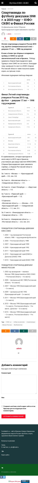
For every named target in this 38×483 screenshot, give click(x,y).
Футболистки (18, 325)
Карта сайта (5, 455)
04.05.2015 (17, 34)
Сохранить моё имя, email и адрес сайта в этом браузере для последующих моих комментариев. (19, 408)
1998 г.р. (8, 322)
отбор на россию (19, 322)
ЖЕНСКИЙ (10, 9)
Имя (2, 397)
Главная (3, 9)
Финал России (7, 325)
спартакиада (31, 322)
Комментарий (6, 373)
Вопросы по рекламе (8, 441)
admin (9, 34)
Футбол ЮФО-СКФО (19, 3)
